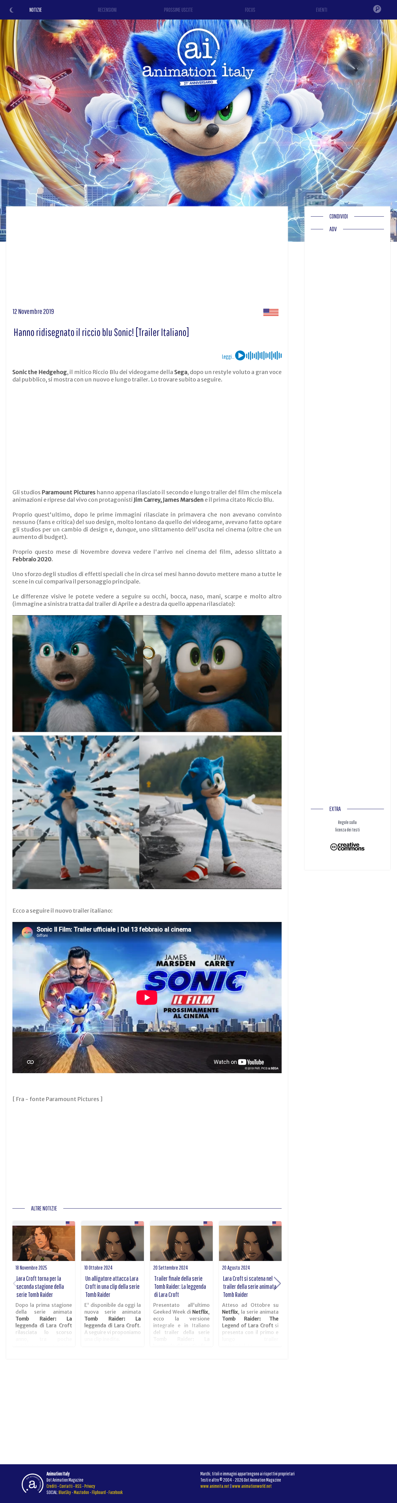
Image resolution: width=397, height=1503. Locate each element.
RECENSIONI (107, 10)
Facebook (116, 1492)
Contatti (66, 1486)
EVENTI (321, 10)
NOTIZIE (35, 10)
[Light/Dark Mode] (12, 11)
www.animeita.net (215, 1486)
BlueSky (65, 1492)
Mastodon (81, 1492)
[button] (277, 1283)
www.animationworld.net (252, 1486)
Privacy (89, 1486)
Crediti (52, 1486)
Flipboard (99, 1492)
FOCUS (250, 10)
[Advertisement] (147, 259)
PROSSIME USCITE (178, 10)
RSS (78, 1486)
